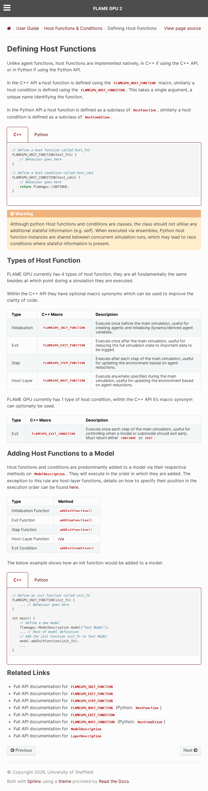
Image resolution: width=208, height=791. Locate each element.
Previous (23, 750)
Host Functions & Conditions (73, 28)
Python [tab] (41, 135)
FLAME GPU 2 (107, 8)
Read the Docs (114, 781)
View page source (182, 28)
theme (64, 781)
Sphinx (34, 781)
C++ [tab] (17, 135)
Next (188, 750)
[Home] (9, 28)
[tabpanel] (104, 174)
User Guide (27, 28)
